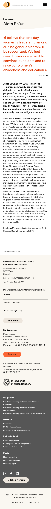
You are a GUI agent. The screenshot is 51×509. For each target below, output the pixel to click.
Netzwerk (7, 424)
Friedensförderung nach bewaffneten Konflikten (24, 413)
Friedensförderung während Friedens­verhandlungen (19, 408)
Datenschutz (33, 502)
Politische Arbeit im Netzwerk (16, 447)
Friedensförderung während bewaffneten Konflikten (21, 403)
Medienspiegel (9, 463)
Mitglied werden (16, 480)
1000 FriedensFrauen (11, 251)
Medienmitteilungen (11, 460)
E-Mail (7, 294)
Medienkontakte (10, 457)
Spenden (12, 354)
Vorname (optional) (12, 303)
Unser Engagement (11, 440)
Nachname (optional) (13, 311)
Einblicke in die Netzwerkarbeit (16, 430)
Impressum (17, 502)
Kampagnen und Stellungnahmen (17, 443)
